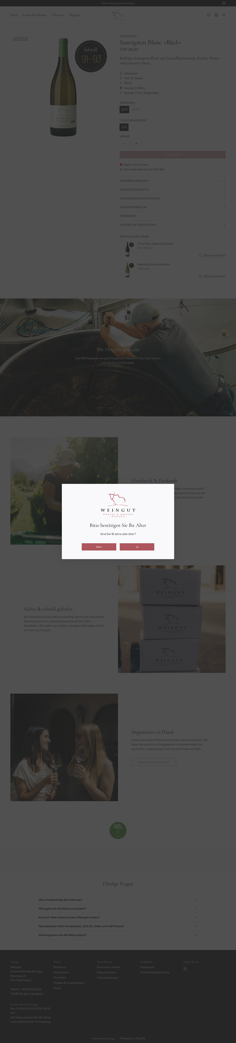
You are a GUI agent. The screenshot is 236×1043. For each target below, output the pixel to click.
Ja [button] (137, 546)
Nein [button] (99, 546)
